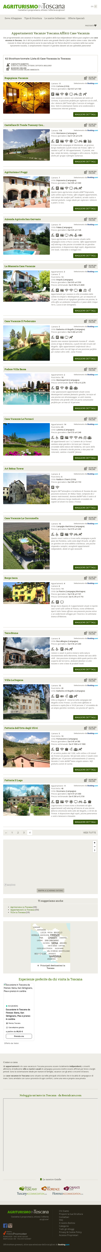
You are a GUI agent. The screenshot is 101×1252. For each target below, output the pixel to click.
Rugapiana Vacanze (16, 78)
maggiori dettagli (85, 114)
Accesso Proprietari (68, 1235)
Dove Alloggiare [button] (13, 18)
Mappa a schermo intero (50, 890)
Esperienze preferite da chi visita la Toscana (50, 979)
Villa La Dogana (13, 680)
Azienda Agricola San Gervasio (22, 219)
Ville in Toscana (18, 912)
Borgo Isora (10, 578)
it (96, 6)
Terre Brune (11, 633)
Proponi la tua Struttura (71, 1214)
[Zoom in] (95, 843)
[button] (91, 26)
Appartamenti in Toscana (22, 909)
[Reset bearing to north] (95, 850)
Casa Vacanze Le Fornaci (19, 418)
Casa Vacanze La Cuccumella (21, 518)
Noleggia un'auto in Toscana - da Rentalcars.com (51, 1095)
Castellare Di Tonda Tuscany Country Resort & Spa (25, 125)
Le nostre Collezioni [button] (54, 18)
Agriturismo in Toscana (21, 907)
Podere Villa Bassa (15, 369)
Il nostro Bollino (67, 1223)
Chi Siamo (64, 1210)
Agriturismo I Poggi (15, 172)
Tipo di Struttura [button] (33, 18)
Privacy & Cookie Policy (70, 1232)
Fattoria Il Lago (13, 780)
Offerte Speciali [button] (76, 18)
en (92, 6)
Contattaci (64, 1217)
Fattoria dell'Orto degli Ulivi (21, 728)
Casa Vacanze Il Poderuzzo (20, 321)
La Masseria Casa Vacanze (19, 266)
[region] (50, 863)
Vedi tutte (89, 832)
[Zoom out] (95, 846)
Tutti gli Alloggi (66, 1229)
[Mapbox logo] (10, 884)
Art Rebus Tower (14, 468)
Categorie (64, 1226)
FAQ (61, 1219)
